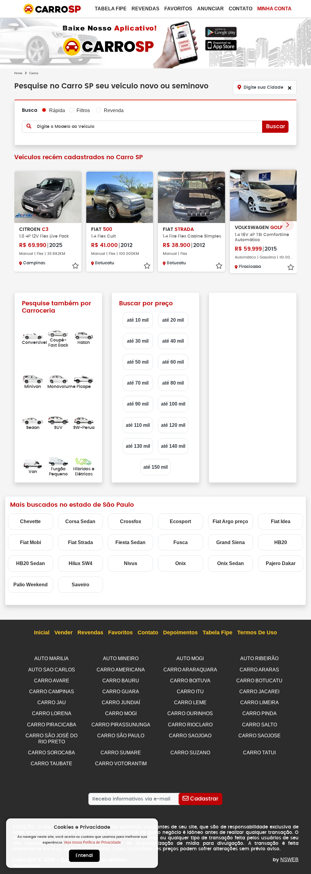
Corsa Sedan (80, 521)
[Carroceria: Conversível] (33, 334)
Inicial (42, 632)
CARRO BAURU (120, 680)
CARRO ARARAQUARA (190, 669)
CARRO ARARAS (259, 669)
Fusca (180, 542)
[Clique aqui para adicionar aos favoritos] (75, 266)
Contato (240, 8)
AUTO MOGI (190, 658)
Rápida (57, 110)
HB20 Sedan (30, 563)
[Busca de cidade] (289, 88)
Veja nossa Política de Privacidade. (93, 842)
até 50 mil (138, 362)
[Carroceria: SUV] (58, 419)
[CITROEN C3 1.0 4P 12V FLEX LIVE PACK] (47, 197)
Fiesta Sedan (130, 542)
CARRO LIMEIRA (259, 702)
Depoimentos (180, 632)
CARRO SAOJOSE (259, 735)
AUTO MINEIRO (120, 658)
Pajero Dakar (281, 563)
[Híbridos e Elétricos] (84, 461)
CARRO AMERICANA (121, 669)
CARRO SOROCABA (51, 752)
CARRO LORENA (51, 713)
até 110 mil (138, 425)
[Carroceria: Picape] (84, 378)
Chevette (30, 521)
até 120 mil (173, 425)
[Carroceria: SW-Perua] (84, 419)
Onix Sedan (230, 563)
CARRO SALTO (259, 724)
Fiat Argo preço (230, 521)
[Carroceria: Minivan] (33, 378)
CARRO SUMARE (121, 752)
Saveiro (80, 584)
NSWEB (289, 859)
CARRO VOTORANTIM (121, 763)
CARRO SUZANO (190, 752)
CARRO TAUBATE (51, 763)
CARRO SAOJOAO (190, 735)
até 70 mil (138, 383)
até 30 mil (138, 341)
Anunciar (210, 8)
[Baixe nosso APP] (155, 42)
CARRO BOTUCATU (259, 680)
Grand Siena (230, 542)
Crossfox (130, 521)
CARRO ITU (190, 691)
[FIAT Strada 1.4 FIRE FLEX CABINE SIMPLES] (191, 197)
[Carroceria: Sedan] (33, 419)
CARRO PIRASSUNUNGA (120, 724)
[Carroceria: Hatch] (84, 334)
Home (18, 73)
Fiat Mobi (30, 542)
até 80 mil (173, 383)
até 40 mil (173, 341)
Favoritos (178, 8)
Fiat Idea (280, 521)
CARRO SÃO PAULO (120, 735)
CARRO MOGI (121, 713)
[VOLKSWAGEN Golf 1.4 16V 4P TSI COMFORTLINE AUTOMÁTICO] (263, 195)
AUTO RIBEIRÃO (259, 658)
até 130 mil (138, 446)
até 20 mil (173, 320)
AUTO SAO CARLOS (51, 669)
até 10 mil (138, 320)
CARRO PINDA (259, 713)
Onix (180, 563)
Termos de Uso (257, 632)
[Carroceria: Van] (33, 463)
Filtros (83, 110)
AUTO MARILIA (51, 658)
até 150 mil (155, 467)
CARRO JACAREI (259, 691)
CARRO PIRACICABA (51, 724)
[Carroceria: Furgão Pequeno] (58, 461)
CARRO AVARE (51, 680)
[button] (288, 225)
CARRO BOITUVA (190, 680)
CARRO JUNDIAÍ (121, 702)
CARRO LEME (190, 702)
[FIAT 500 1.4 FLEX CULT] (119, 197)
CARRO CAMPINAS (51, 691)
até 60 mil (173, 362)
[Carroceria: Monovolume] (58, 378)
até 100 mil (173, 403)
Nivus (130, 563)
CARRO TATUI (259, 752)
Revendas (145, 8)
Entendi (84, 855)
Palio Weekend (30, 584)
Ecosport (180, 521)
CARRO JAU (51, 702)
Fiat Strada (80, 542)
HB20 (280, 542)
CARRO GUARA (120, 691)
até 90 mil (138, 403)
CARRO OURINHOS (190, 713)
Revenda (114, 110)
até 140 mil (173, 446)
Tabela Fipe (111, 8)
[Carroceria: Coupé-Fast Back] (58, 331)
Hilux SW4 (80, 563)
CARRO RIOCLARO (190, 724)
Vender (63, 632)
